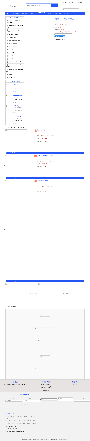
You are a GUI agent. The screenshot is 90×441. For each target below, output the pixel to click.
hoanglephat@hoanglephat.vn (16, 431)
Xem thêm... (16, 387)
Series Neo (11, 49)
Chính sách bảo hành (45, 387)
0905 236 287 (18, 99)
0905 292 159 (18, 110)
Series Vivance (12, 56)
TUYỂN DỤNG (57, 14)
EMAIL (81, 2)
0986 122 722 (18, 88)
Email (31, 398)
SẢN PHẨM (33, 14)
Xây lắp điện (12, 77)
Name (82, 398)
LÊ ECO (38, 439)
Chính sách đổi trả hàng (45, 386)
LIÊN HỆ (66, 14)
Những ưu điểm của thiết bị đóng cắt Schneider (15, 384)
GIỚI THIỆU (25, 14)
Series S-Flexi (12, 52)
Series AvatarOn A (13, 46)
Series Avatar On (13, 43)
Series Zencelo (12, 59)
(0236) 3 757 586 (12, 428)
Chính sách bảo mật (45, 384)
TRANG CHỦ (16, 14)
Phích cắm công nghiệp (14, 40)
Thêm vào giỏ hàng (60, 36)
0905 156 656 (18, 120)
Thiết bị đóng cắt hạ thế (14, 62)
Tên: (13, 398)
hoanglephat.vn (54, 439)
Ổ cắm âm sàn (12, 37)
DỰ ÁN (49, 14)
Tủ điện (10, 74)
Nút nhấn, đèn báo (13, 34)
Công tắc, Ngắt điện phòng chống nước (70, 32)
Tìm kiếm (54, 5)
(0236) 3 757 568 (68, 2)
